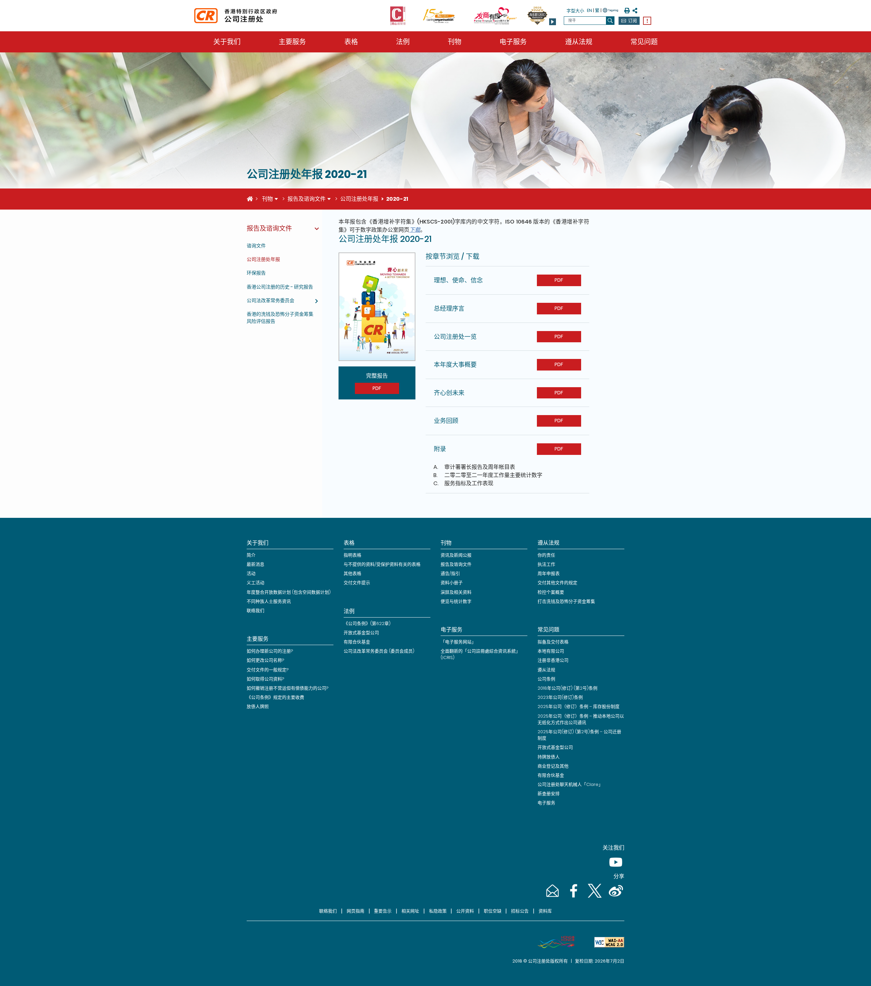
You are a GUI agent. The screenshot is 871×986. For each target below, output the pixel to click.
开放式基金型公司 (361, 633)
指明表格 (352, 555)
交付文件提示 (357, 583)
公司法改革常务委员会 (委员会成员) (379, 651)
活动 (251, 573)
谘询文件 (256, 245)
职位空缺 (493, 911)
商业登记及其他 (553, 766)
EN (589, 10)
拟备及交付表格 (553, 642)
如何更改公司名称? (265, 660)
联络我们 (255, 610)
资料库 (545, 911)
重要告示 (383, 911)
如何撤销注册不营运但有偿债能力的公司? (287, 688)
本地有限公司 (551, 651)
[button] (552, 21)
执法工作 (546, 564)
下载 (414, 230)
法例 (403, 42)
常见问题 (644, 42)
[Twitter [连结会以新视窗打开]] (594, 897)
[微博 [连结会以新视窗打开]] (614, 897)
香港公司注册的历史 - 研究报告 (280, 286)
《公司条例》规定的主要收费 (275, 697)
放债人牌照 (258, 706)
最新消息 (255, 564)
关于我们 (227, 42)
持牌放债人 (549, 757)
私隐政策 (438, 911)
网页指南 (355, 911)
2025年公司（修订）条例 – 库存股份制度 (579, 706)
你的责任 (546, 555)
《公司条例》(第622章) (367, 623)
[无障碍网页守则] (606, 942)
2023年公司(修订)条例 (560, 697)
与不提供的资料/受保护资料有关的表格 (382, 564)
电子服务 (513, 42)
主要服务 (292, 42)
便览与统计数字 (456, 601)
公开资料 (465, 911)
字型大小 (575, 11)
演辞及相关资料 (456, 592)
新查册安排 (549, 793)
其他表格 (352, 573)
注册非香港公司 (553, 660)
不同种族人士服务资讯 (269, 601)
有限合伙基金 (357, 642)
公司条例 (546, 679)
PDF (377, 388)
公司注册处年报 (359, 199)
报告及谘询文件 (306, 199)
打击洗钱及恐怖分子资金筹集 (566, 601)
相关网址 (410, 911)
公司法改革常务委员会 (270, 300)
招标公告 (520, 911)
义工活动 (255, 583)
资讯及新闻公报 (456, 555)
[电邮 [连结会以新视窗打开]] (551, 897)
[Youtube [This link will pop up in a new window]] (614, 869)
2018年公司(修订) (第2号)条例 (567, 688)
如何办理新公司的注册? (270, 651)
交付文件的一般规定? (268, 670)
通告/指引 (450, 573)
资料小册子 (452, 583)
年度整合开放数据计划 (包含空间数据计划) (289, 592)
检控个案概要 (551, 592)
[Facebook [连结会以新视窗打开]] (573, 897)
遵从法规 (578, 42)
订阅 (632, 20)
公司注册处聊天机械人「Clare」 (570, 784)
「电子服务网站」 (458, 642)
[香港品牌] (553, 942)
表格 (351, 42)
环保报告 (256, 272)
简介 (251, 555)
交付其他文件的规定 (557, 583)
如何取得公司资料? (265, 679)
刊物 (454, 42)
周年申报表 (549, 573)
